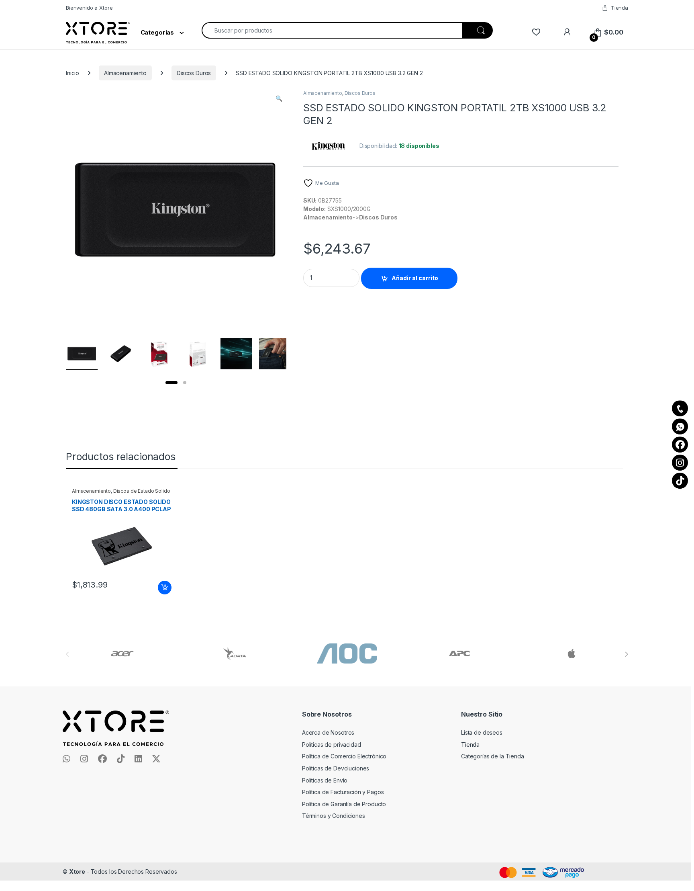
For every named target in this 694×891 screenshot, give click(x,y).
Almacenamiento (125, 73)
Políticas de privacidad (331, 744)
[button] (279, 98)
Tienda (619, 7)
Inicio (72, 73)
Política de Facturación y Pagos (343, 792)
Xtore (77, 871)
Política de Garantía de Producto (344, 804)
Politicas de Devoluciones (335, 768)
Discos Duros (194, 73)
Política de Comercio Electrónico (344, 756)
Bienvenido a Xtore (89, 7)
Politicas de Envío (324, 780)
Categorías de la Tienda (492, 756)
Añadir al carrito (415, 277)
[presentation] (626, 654)
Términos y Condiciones (333, 815)
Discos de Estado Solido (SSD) (121, 493)
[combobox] (332, 30)
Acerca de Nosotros (328, 732)
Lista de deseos (481, 732)
